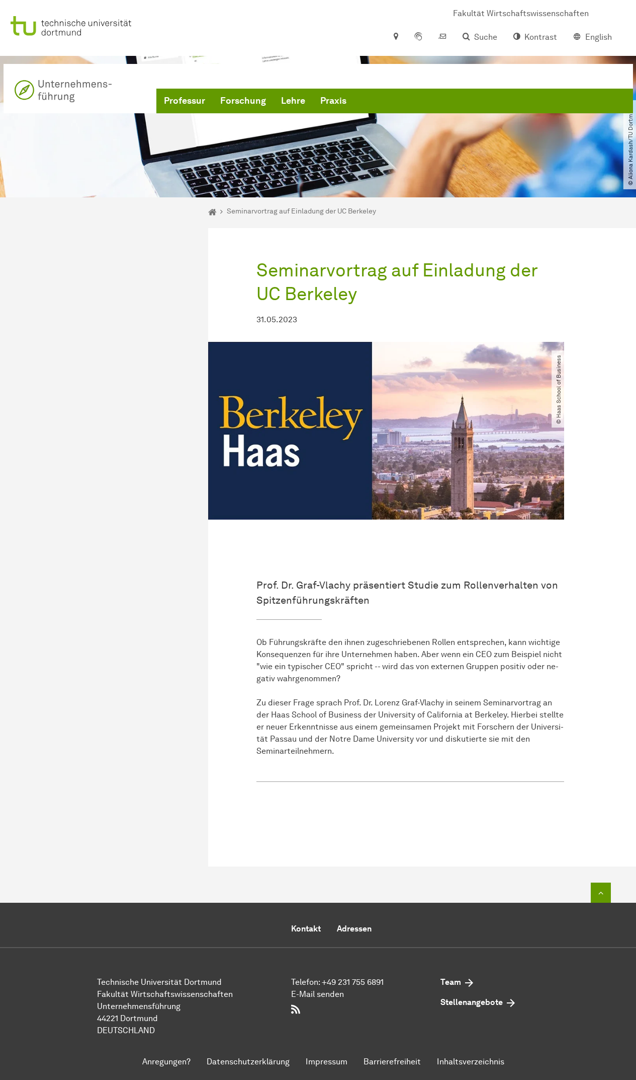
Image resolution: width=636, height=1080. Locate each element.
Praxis (333, 100)
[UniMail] (442, 37)
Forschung (243, 100)
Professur (184, 100)
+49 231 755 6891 (353, 982)
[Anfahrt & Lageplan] (395, 37)
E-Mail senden (317, 994)
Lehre (293, 100)
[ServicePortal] (418, 37)
